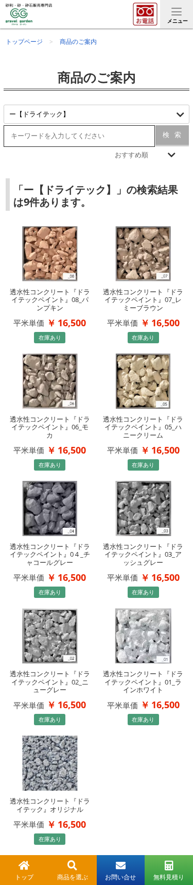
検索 (172, 135)
